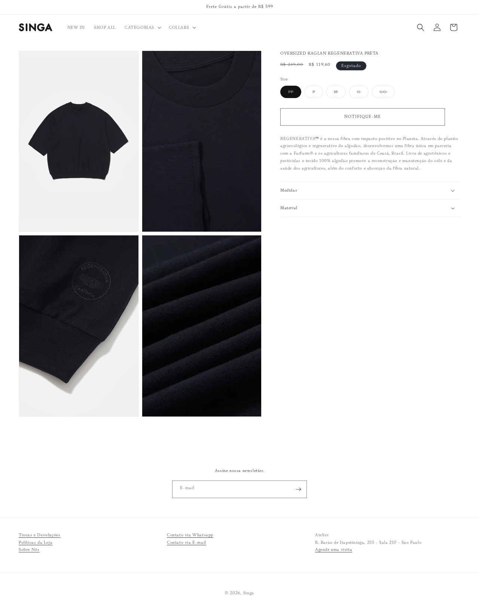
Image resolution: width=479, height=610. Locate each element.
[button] (142, 27)
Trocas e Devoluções (39, 534)
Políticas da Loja (35, 542)
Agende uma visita (333, 549)
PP (294, 93)
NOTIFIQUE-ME (362, 116)
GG (387, 93)
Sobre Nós (29, 549)
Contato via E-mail (186, 542)
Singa (248, 592)
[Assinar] (298, 489)
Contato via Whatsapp (190, 534)
